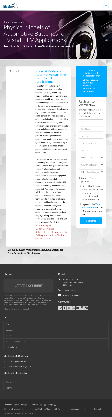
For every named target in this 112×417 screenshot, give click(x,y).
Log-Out (9, 388)
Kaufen (9, 335)
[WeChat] (86, 308)
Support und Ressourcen (16, 341)
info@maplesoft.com (72, 295)
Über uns (8, 274)
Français (24, 404)
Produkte (9, 324)
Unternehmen (11, 347)
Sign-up (9, 382)
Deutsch (34, 404)
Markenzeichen (21, 413)
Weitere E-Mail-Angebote (20, 366)
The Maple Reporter (17, 361)
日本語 (43, 404)
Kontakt (62, 274)
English (16, 404)
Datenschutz (87, 409)
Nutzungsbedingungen (71, 409)
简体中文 (52, 404)
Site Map (31, 413)
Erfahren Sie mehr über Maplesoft (16, 309)
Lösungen (10, 330)
